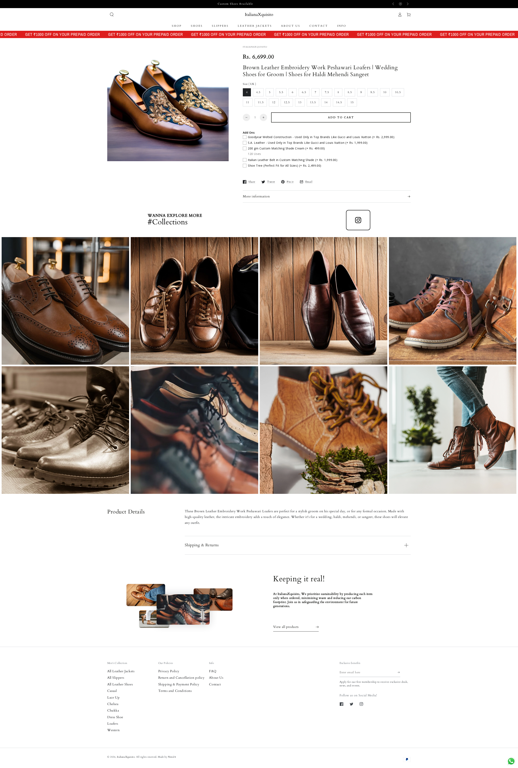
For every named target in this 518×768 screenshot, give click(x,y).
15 (352, 102)
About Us (216, 677)
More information (256, 196)
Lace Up (113, 697)
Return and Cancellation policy (181, 677)
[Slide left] (393, 4)
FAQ (212, 671)
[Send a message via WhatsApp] (511, 761)
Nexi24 (172, 756)
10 (384, 92)
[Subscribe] (399, 672)
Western (113, 730)
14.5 (339, 102)
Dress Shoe (115, 717)
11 (247, 102)
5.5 (281, 92)
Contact (215, 684)
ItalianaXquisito (126, 756)
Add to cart (341, 117)
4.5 (258, 92)
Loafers (112, 723)
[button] (111, 14)
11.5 (261, 102)
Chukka (113, 710)
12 (273, 102)
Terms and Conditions (175, 691)
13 (299, 102)
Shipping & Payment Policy (178, 684)
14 (326, 102)
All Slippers (115, 677)
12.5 (287, 102)
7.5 (327, 92)
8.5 (350, 92)
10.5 (398, 92)
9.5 (372, 92)
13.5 (313, 102)
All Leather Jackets (120, 671)
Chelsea (112, 704)
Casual (112, 691)
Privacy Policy (168, 671)
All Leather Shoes (120, 684)
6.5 (304, 92)
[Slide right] (407, 4)
